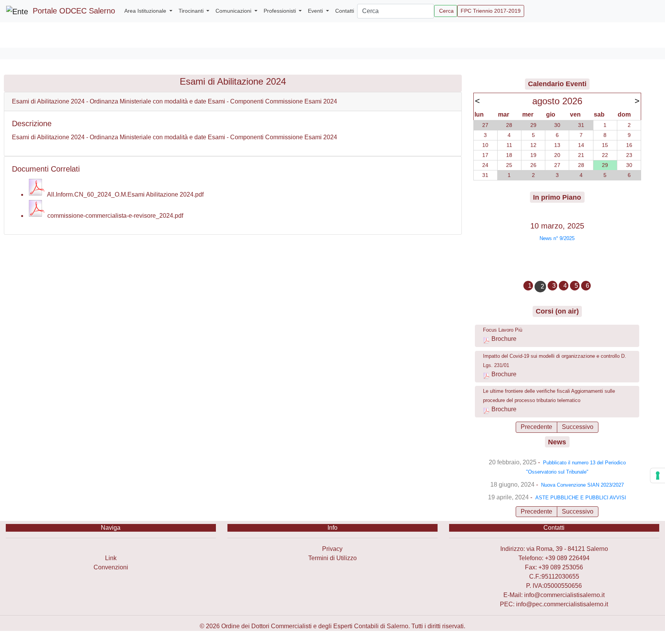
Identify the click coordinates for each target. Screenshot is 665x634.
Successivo (577, 427)
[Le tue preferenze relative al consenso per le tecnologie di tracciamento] (657, 475)
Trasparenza (111, 549)
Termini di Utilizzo (332, 558)
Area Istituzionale (146, 11)
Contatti (344, 11)
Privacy (332, 549)
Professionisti (280, 11)
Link (111, 558)
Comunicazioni (234, 11)
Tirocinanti (192, 11)
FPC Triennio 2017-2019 (491, 11)
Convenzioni (111, 567)
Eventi (316, 11)
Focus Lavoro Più (502, 330)
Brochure (503, 338)
